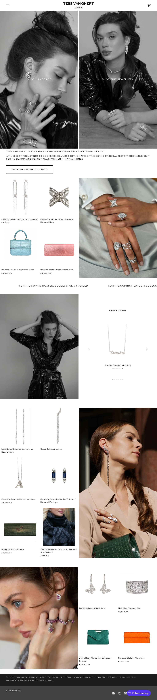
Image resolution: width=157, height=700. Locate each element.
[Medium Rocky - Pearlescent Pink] (59, 247)
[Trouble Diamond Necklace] (118, 342)
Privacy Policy (83, 677)
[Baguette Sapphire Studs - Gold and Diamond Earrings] (59, 476)
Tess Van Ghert (19, 677)
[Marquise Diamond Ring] (137, 585)
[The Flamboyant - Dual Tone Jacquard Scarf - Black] (59, 527)
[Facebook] (113, 693)
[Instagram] (119, 693)
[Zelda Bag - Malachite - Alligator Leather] (98, 635)
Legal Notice (127, 677)
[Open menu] (10, 5)
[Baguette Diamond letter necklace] (20, 476)
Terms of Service (105, 677)
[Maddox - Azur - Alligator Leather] (20, 247)
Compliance (46, 680)
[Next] (146, 349)
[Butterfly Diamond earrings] (98, 585)
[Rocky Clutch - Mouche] (20, 527)
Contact (41, 677)
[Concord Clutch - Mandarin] (137, 635)
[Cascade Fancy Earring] (59, 426)
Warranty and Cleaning (21, 680)
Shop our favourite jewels (30, 169)
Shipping (54, 677)
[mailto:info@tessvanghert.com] (125, 693)
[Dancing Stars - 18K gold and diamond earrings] (20, 197)
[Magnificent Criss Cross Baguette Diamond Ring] (59, 197)
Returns (67, 677)
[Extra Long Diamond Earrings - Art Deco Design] (20, 426)
